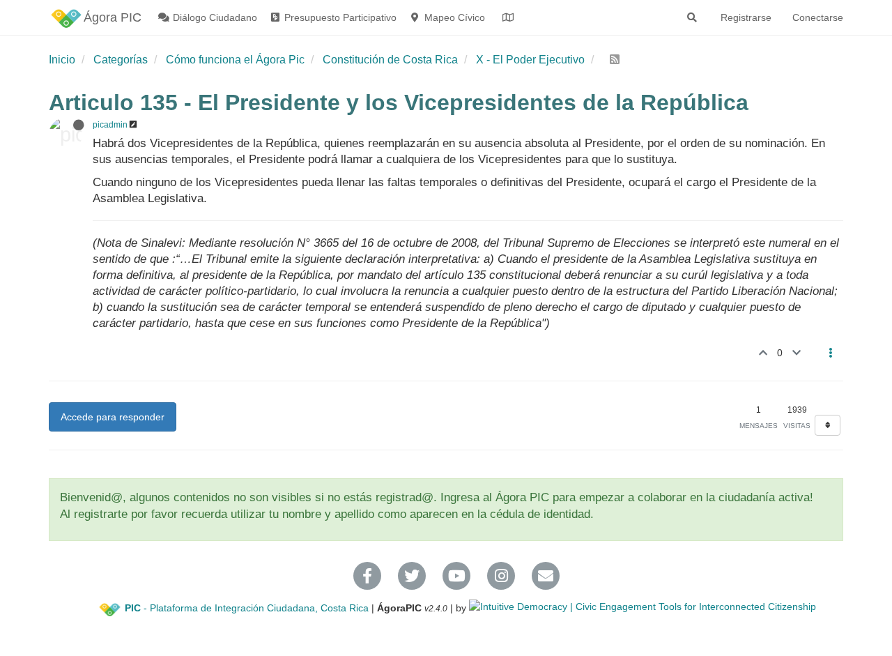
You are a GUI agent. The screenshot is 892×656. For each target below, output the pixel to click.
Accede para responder (112, 416)
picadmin (110, 125)
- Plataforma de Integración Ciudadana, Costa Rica (247, 607)
